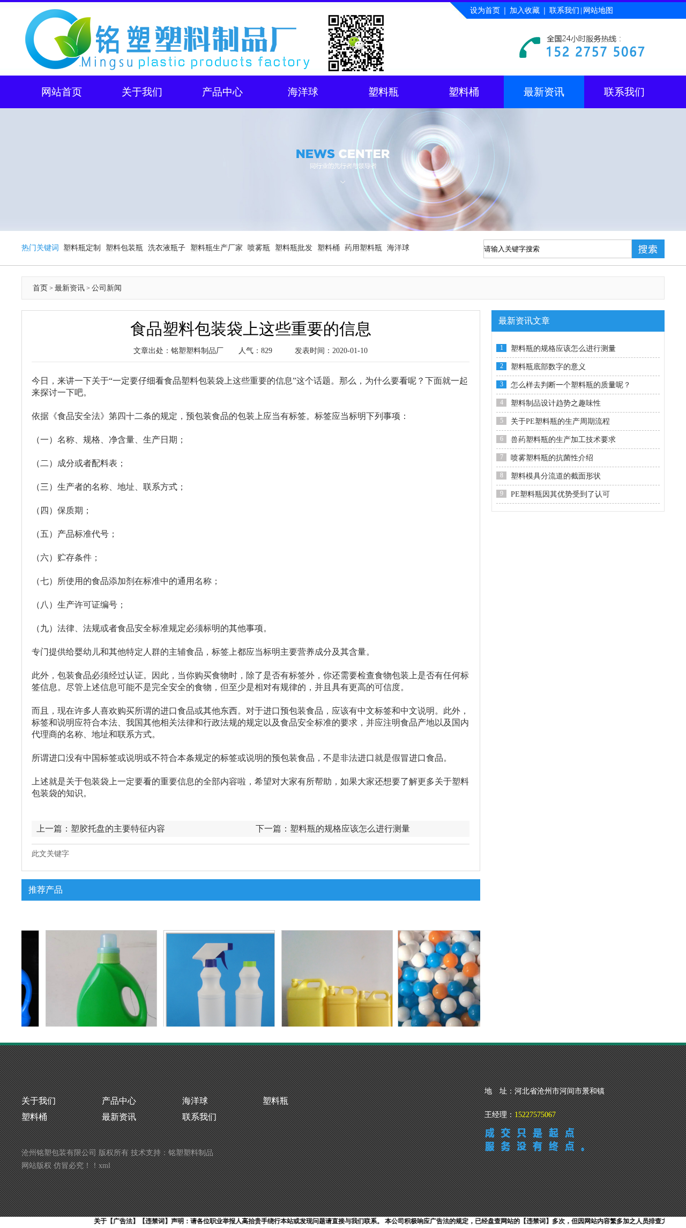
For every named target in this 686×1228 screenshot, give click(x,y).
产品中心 (222, 92)
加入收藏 (525, 10)
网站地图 (598, 10)
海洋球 (303, 92)
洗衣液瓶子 (166, 248)
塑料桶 (464, 92)
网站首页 (61, 92)
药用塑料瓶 (363, 248)
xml (104, 1166)
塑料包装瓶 (124, 248)
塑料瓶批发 (293, 248)
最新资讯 (544, 92)
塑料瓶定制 (82, 248)
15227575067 (535, 1115)
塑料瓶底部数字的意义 (548, 367)
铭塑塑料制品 (190, 1153)
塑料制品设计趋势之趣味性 (556, 403)
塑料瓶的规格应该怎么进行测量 (350, 828)
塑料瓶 (383, 92)
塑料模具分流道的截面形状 (556, 476)
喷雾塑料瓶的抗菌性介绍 (552, 458)
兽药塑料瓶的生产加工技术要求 (563, 440)
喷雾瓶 (259, 248)
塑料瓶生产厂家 (216, 248)
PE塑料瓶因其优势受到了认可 (560, 494)
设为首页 (485, 10)
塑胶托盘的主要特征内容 (118, 828)
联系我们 (564, 10)
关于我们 (142, 92)
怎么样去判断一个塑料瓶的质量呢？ (571, 385)
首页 (40, 288)
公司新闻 (107, 288)
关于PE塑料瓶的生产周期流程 (560, 421)
